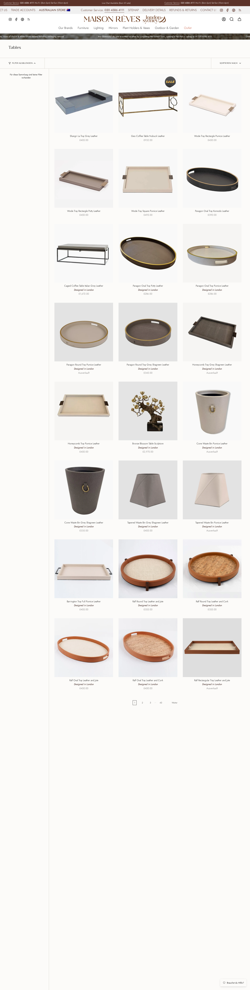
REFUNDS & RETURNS (158, 10)
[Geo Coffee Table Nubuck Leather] (148, 103)
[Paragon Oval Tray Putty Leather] (148, 253)
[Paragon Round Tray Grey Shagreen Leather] (148, 332)
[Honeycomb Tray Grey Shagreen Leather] (212, 332)
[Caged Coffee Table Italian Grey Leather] (83, 253)
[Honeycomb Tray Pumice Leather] (83, 411)
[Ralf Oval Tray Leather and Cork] (148, 647)
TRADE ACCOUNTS (208, 10)
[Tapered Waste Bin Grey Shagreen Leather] (148, 489)
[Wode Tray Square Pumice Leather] (148, 178)
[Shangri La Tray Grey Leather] (83, 103)
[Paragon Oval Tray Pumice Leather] (212, 253)
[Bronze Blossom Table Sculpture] (148, 411)
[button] (65, 28)
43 (161, 702)
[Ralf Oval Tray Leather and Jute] (83, 647)
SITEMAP (108, 10)
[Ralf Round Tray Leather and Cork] (212, 568)
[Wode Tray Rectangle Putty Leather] (83, 178)
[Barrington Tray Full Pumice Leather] (83, 568)
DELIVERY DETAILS (129, 10)
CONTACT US (184, 10)
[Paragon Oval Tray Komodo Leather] (212, 178)
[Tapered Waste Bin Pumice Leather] (212, 489)
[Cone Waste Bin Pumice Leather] (212, 411)
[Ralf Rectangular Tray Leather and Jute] (212, 647)
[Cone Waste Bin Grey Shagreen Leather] (83, 489)
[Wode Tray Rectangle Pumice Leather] (212, 103)
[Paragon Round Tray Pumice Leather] (83, 332)
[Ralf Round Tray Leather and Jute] (148, 568)
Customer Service (11, 2)
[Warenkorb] (239, 19)
